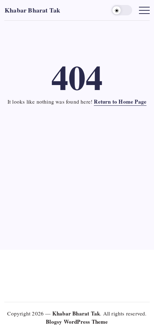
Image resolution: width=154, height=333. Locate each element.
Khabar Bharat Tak (32, 10)
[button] (121, 10)
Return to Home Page (120, 101)
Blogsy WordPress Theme (77, 321)
